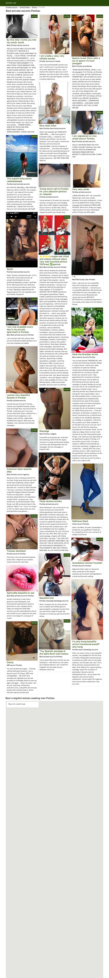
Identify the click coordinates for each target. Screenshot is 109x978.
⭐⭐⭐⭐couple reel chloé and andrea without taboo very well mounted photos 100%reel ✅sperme (54, 260)
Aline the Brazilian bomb (85, 354)
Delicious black (80, 521)
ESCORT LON (11, 3)
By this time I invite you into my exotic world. (21, 41)
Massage (44, 431)
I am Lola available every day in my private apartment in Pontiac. (20, 329)
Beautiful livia (46, 598)
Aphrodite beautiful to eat (20, 593)
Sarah (10, 269)
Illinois (34, 7)
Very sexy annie (80, 189)
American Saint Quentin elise (19, 470)
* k (73, 276)
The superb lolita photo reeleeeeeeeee (19, 180)
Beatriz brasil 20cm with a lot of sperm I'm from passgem (86, 61)
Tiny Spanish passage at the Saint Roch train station (53, 652)
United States (25, 7)
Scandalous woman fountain (87, 563)
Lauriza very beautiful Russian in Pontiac (18, 396)
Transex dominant (16, 551)
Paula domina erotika (50, 501)
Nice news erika (47, 125)
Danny (10, 662)
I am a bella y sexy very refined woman (51, 57)
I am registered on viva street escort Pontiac (84, 137)
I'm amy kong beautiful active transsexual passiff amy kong (85, 644)
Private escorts (11, 7)
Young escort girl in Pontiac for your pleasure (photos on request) (54, 191)
